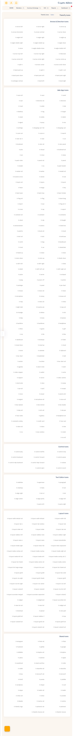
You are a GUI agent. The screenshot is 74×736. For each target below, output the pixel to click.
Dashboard (64, 8)
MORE (11, 8)
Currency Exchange (32, 8)
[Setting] (6, 3)
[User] (11, 3)
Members (19, 8)
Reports (53, 8)
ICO (45, 8)
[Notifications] (16, 3)
